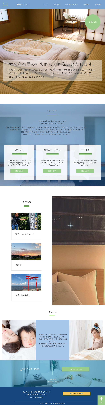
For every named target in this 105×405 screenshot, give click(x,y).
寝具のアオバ (23, 4)
